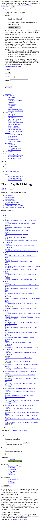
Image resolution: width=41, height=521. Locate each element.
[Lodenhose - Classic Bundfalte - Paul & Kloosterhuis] (21, 364)
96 (5, 217)
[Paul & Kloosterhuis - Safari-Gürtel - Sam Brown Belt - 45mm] (22, 300)
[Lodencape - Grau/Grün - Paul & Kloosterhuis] (19, 405)
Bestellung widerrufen (15, 461)
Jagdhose (11, 99)
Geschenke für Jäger (14, 148)
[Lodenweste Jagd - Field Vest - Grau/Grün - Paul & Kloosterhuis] (22, 242)
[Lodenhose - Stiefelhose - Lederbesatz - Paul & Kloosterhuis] (22, 339)
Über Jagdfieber (13, 479)
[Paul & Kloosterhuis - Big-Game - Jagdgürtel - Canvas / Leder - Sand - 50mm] (22, 319)
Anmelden (8, 69)
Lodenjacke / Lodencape (15, 116)
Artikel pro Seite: (6, 210)
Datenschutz (12, 469)
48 (5, 215)
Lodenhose (8, 94)
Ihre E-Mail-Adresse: (14, 19)
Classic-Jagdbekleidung (15, 155)
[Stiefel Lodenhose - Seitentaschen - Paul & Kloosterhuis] (22, 419)
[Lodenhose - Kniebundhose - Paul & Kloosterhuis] (20, 371)
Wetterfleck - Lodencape (15, 100)
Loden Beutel (12, 121)
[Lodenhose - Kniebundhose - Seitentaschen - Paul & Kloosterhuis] (22, 380)
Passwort (7, 80)
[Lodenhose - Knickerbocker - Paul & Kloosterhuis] (20, 388)
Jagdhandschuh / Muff (15, 109)
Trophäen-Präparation (14, 150)
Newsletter (11, 483)
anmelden (26, 443)
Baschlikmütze (12, 107)
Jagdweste (11, 102)
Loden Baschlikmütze (15, 119)
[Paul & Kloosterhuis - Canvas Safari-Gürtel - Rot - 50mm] (22, 281)
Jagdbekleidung (9, 95)
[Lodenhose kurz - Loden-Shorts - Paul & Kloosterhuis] (22, 412)
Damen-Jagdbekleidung (15, 111)
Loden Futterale (13, 126)
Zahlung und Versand (14, 466)
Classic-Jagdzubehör (14, 156)
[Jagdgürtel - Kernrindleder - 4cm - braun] (17, 227)
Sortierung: (4, 192)
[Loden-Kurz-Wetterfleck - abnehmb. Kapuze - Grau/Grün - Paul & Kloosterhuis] (22, 397)
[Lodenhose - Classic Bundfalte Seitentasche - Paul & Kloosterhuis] (22, 349)
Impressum (11, 474)
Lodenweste (12, 117)
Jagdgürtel (11, 105)
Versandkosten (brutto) (20, 430)
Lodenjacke (11, 97)
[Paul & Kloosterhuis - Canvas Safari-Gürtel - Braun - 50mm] (22, 271)
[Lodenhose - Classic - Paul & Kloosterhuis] (18, 358)
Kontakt (10, 481)
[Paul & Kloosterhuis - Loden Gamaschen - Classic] (20, 220)
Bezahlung (11, 467)
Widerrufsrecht (12, 471)
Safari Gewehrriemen (14, 136)
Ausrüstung (8, 143)
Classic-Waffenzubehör (15, 158)
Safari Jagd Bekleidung (15, 134)
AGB (10, 473)
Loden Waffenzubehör (15, 129)
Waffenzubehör (13, 146)
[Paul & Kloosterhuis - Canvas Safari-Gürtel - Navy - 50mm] (22, 252)
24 (5, 213)
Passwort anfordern (14, 27)
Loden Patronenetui (14, 128)
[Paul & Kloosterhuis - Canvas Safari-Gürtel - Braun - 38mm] (22, 329)
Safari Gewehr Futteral (15, 138)
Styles (6, 153)
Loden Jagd (8, 112)
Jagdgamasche (12, 104)
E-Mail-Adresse (9, 77)
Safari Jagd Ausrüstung (15, 141)
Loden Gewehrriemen (15, 131)
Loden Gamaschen (14, 124)
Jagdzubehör (12, 145)
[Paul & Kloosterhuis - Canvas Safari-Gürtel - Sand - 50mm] (22, 310)
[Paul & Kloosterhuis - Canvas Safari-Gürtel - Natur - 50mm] (22, 290)
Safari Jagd (8, 133)
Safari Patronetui (13, 139)
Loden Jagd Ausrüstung (15, 122)
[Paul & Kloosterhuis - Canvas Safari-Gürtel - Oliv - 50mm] (22, 263)
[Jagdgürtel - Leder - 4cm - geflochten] (16, 234)
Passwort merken (11, 84)
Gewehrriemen (9, 151)
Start (6, 165)
